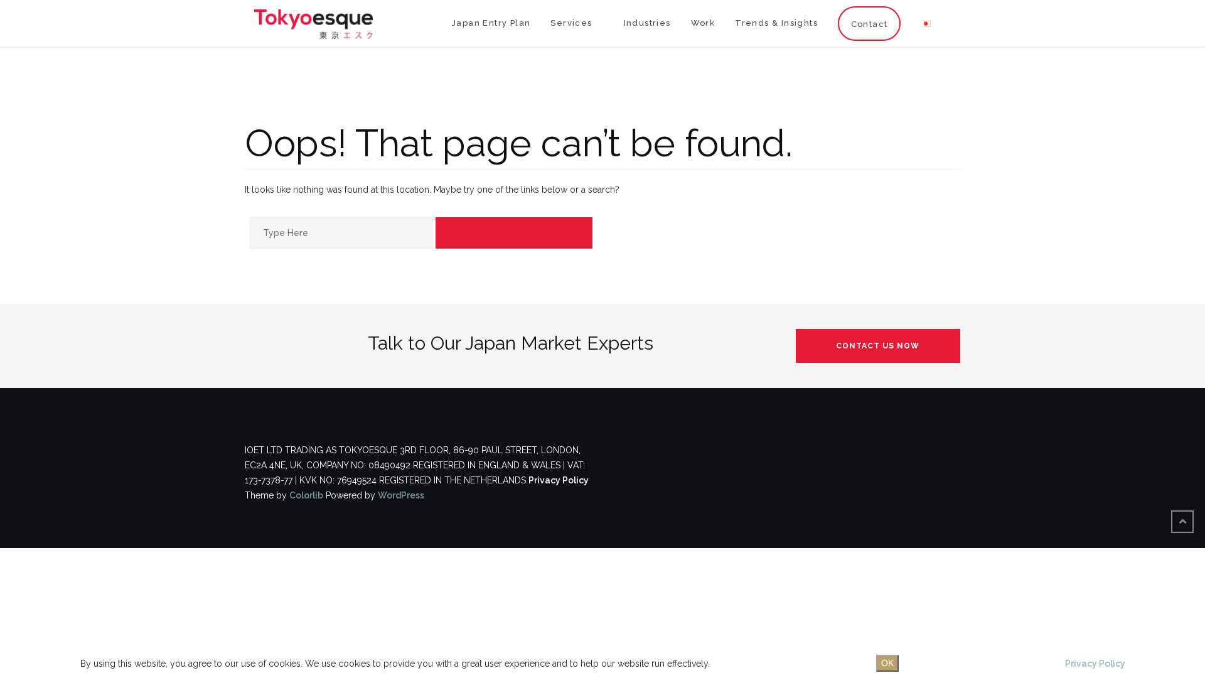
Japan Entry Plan (491, 23)
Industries (647, 23)
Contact (869, 24)
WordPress (401, 495)
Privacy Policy (558, 480)
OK (887, 663)
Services (571, 23)
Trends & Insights (776, 23)
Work (703, 23)
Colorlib (306, 495)
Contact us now (877, 346)
